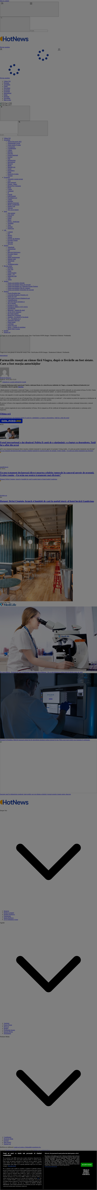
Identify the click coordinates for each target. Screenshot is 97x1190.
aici (38, 1178)
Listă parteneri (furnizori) (51, 1166)
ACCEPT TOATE (87, 1164)
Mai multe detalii (12, 1166)
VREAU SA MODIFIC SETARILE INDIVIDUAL (86, 1172)
